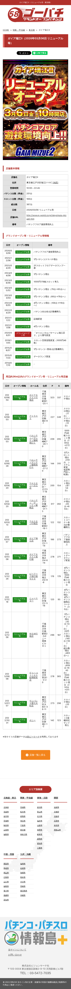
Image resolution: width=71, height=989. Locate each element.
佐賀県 (22, 868)
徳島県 (6, 886)
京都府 (56, 812)
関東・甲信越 (19, 30)
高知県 (6, 900)
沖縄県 (22, 895)
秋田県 (6, 825)
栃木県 (22, 812)
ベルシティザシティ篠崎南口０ (33, 464)
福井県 (39, 821)
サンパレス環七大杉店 (33, 703)
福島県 (6, 834)
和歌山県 (57, 830)
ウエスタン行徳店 (33, 522)
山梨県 (39, 825)
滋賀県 (56, 807)
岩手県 (6, 816)
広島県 (6, 877)
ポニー (32, 720)
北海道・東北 (10, 798)
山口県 (6, 882)
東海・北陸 (42, 798)
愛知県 (39, 843)
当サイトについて (17, 949)
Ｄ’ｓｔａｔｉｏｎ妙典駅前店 (33, 676)
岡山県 (6, 873)
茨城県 (22, 807)
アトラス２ (33, 417)
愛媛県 (6, 895)
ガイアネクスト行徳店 (33, 397)
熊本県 (22, 877)
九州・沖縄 (25, 854)
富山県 (39, 812)
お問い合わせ (15, 954)
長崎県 (22, 873)
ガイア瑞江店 (33, 539)
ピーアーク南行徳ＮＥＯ (33, 576)
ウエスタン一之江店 (33, 485)
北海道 (6, 807)
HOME (6, 30)
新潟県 (39, 807)
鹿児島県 (23, 891)
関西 (56, 798)
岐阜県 (39, 834)
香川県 (6, 891)
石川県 (39, 816)
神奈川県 (23, 834)
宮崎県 (22, 886)
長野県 (39, 830)
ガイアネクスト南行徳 (33, 556)
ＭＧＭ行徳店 (33, 635)
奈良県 (56, 825)
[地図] (55, 182)
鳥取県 (6, 864)
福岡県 (22, 864)
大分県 (22, 882)
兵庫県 (56, 821)
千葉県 (22, 825)
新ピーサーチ (33, 737)
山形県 (6, 830)
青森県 (6, 812)
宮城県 (6, 821)
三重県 (39, 848)
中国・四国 (9, 854)
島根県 (6, 868)
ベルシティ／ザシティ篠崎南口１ (33, 439)
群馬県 (22, 816)
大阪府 (56, 816)
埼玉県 (22, 821)
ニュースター (33, 599)
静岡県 (39, 839)
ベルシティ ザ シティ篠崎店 (33, 504)
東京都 (32, 30)
